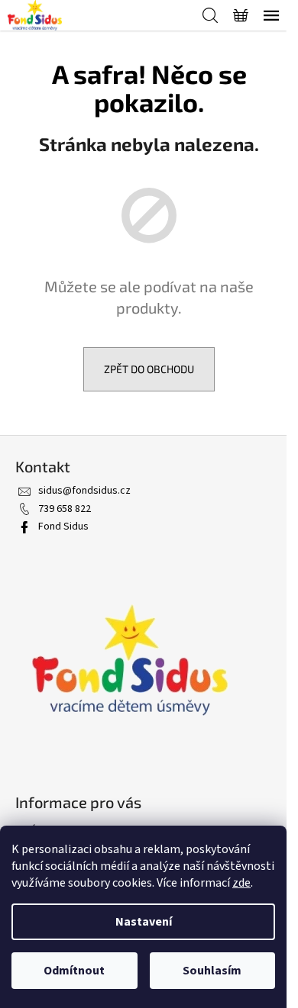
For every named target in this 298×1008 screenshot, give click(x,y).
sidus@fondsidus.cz (84, 490)
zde (241, 882)
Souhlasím (212, 970)
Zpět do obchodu (149, 368)
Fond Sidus (63, 526)
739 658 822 (64, 509)
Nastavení (143, 921)
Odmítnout (74, 970)
